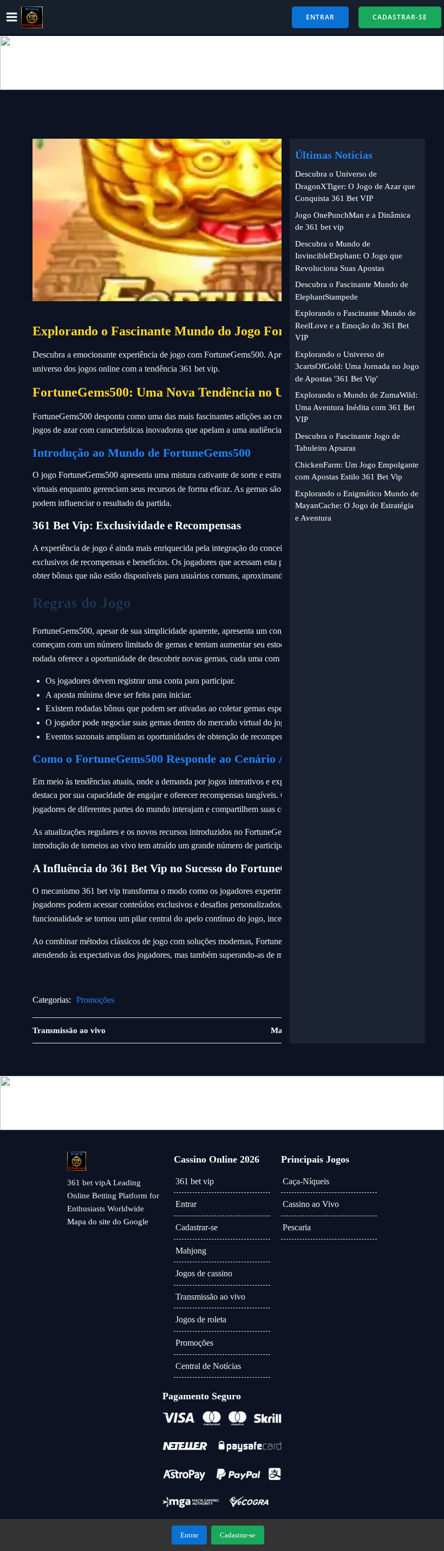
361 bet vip (194, 1181)
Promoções (95, 999)
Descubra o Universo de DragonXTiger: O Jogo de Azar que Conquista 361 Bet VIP (355, 186)
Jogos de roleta (200, 1319)
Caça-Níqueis (306, 1181)
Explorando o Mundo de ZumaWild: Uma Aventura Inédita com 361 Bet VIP (356, 407)
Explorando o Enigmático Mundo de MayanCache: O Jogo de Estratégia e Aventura (357, 505)
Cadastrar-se (196, 1227)
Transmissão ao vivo (210, 1296)
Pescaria (297, 1227)
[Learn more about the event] (222, 63)
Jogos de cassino (203, 1273)
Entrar (186, 1204)
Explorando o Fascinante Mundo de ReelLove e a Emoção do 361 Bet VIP (355, 325)
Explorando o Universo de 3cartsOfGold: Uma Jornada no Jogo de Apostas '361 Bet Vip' (357, 366)
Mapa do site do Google (107, 1221)
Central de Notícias (208, 1366)
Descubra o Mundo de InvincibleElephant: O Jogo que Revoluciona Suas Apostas (348, 255)
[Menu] (12, 17)
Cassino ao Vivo (311, 1204)
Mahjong (190, 1250)
